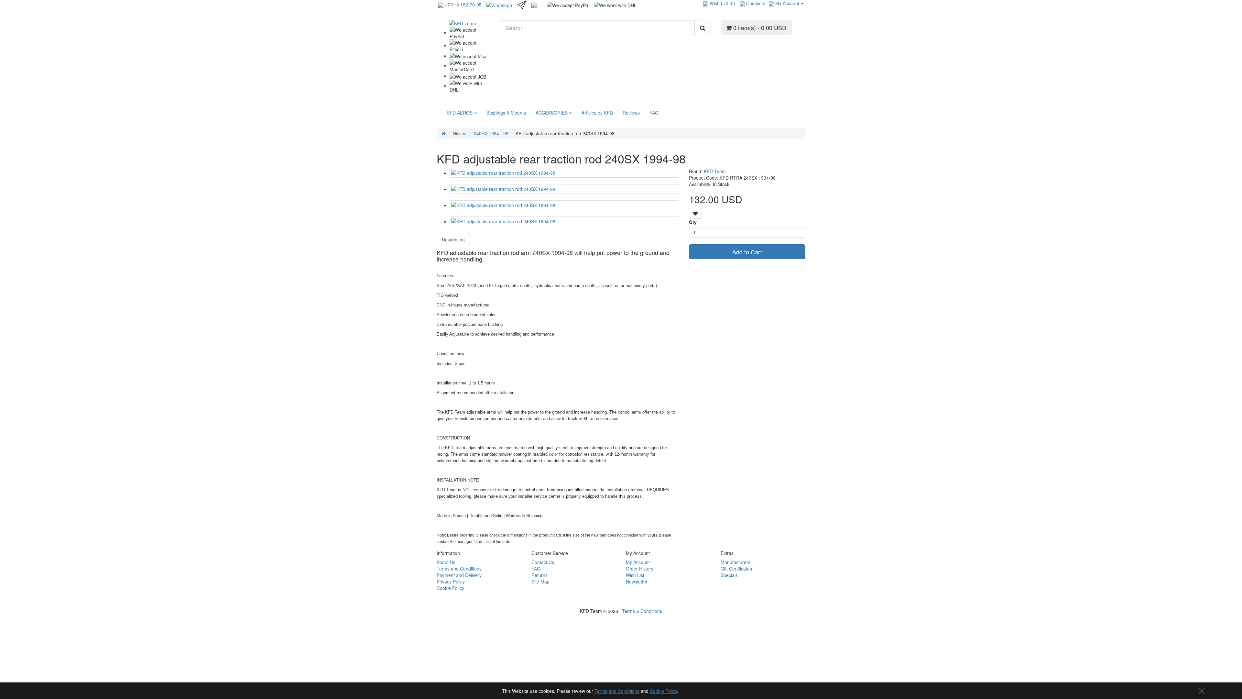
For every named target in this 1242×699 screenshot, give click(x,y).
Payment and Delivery (459, 575)
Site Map (540, 581)
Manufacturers (735, 562)
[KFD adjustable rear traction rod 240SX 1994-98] (564, 173)
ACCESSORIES (552, 112)
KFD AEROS (460, 112)
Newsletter (637, 581)
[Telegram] (522, 4)
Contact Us (542, 562)
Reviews (631, 112)
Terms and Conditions (616, 691)
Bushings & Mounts (506, 112)
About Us (446, 562)
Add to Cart (747, 252)
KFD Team (715, 171)
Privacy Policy (451, 581)
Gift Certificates (736, 568)
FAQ (654, 112)
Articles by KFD (597, 112)
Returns (539, 575)
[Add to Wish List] (695, 213)
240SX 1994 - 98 (491, 133)
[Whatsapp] (499, 4)
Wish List (635, 575)
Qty (693, 222)
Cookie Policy (663, 691)
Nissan (460, 133)
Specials (729, 575)
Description (453, 239)
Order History (639, 568)
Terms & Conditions (642, 611)
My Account (638, 562)
